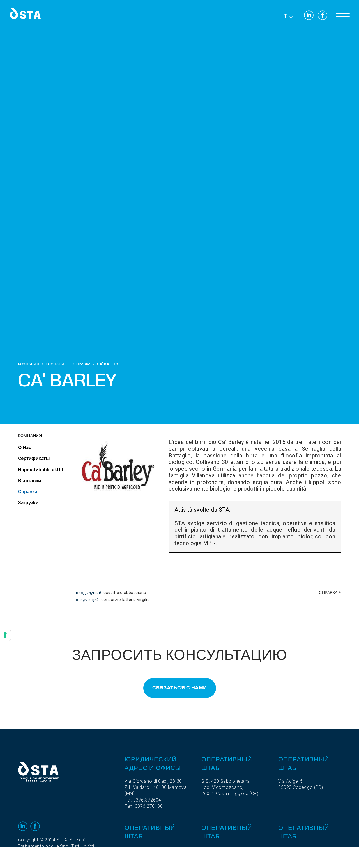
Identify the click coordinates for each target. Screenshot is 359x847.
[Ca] (118, 466)
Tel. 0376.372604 (143, 800)
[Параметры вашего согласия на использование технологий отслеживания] (5, 635)
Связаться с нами (179, 688)
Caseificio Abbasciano (124, 593)
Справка (82, 363)
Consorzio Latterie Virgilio (125, 600)
